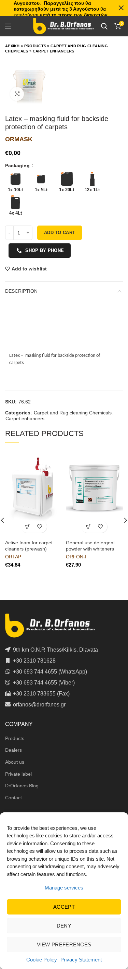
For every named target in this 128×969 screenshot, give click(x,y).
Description (21, 291)
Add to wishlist (29, 268)
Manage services (64, 888)
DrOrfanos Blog (22, 785)
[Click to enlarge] (17, 94)
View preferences (64, 944)
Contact (13, 797)
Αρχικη (12, 46)
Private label (18, 774)
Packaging (18, 165)
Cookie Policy (41, 959)
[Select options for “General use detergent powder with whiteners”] (88, 527)
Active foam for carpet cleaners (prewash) (29, 546)
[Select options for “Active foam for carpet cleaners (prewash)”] (28, 527)
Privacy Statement (81, 959)
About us (14, 762)
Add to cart (59, 232)
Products (35, 46)
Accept (64, 907)
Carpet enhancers (53, 51)
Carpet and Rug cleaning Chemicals (73, 412)
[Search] (104, 26)
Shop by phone (44, 250)
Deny (64, 926)
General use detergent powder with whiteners (90, 546)
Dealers (13, 750)
